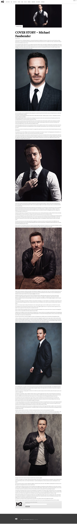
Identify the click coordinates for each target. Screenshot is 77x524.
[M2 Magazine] (3, 2)
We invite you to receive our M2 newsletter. (31, 502)
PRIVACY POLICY (31, 519)
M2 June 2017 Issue (19, 26)
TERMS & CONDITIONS (26, 519)
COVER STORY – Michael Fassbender (32, 34)
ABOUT (21, 519)
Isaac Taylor (17, 38)
